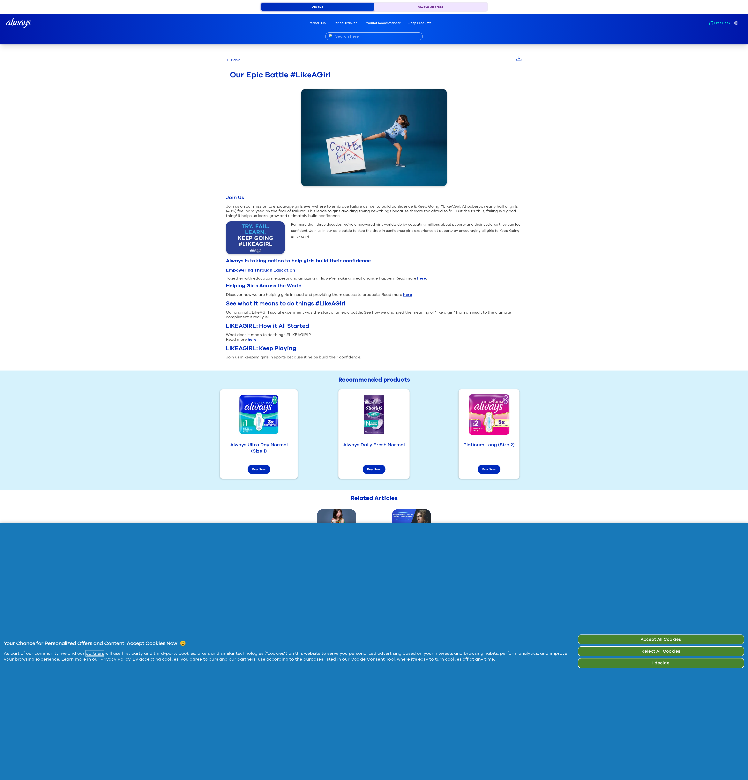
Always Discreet (430, 7)
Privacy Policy (116, 659)
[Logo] (18, 23)
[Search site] (331, 36)
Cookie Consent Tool (373, 659)
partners (95, 653)
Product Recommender (383, 23)
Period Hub (317, 23)
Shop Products (419, 23)
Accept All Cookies (661, 639)
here (421, 278)
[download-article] (519, 58)
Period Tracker (345, 23)
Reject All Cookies (660, 651)
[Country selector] (736, 23)
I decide (660, 663)
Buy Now (259, 469)
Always (317, 7)
